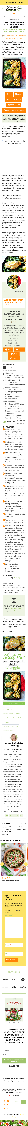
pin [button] (8, 349)
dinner (17, 713)
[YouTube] (4, 1108)
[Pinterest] (4, 1101)
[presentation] (13, 859)
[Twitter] (7, 1104)
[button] (10, 13)
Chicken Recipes (8, 713)
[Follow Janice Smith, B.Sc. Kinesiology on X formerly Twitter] (10, 815)
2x (8, 367)
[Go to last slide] (2, 864)
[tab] (9, 1022)
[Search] (23, 1102)
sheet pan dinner (8, 730)
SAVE (19, 94)
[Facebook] (4, 1104)
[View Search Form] (24, 8)
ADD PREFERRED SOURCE (15, 110)
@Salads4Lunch (16, 609)
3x (11, 367)
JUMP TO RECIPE (15, 99)
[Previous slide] (6, 1009)
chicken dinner (7, 709)
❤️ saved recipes (14, 1095)
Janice (15, 322)
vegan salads (21, 1089)
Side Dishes (13, 29)
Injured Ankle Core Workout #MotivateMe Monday (7, 829)
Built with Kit (14, 1066)
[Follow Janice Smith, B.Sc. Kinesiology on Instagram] (14, 815)
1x (4, 367)
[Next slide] (21, 1009)
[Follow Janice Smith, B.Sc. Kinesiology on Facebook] (6, 815)
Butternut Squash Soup (21, 826)
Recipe (19, 718)
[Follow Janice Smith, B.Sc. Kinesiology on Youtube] (17, 815)
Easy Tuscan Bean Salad (10, 880)
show (7, 304)
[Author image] (3, 36)
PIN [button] (9, 94)
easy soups (19, 1092)
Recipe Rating (7, 911)
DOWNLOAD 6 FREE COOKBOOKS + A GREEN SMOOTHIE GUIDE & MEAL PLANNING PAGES (14, 1037)
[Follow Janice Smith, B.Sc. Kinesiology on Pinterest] (21, 815)
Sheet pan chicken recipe (10, 726)
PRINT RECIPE (15, 105)
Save (15, 354)
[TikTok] (7, 1108)
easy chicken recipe (9, 718)
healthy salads (10, 1092)
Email (7, 954)
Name (8, 945)
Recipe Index (6, 16)
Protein (11, 16)
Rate (20, 349)
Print (14, 358)
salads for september (9, 1089)
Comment (9, 915)
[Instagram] (7, 1101)
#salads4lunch (15, 611)
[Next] (26, 864)
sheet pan (6, 722)
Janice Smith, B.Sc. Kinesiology (15, 35)
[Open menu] (3, 8)
